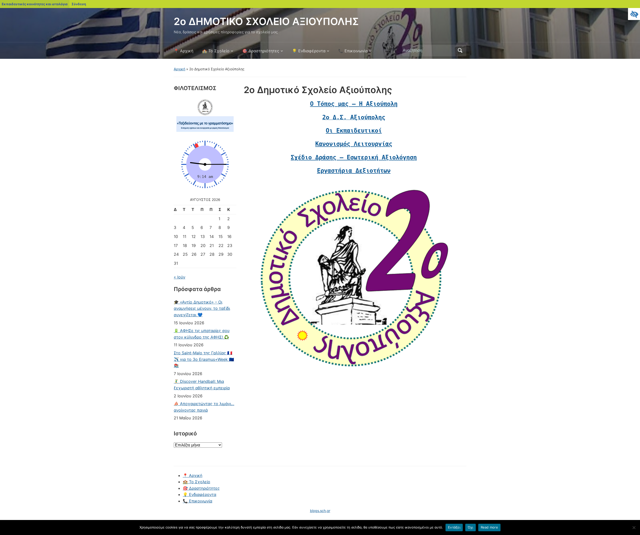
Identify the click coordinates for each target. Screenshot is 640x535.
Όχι (470, 527)
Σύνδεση (79, 4)
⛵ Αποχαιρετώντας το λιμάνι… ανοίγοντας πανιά (204, 407)
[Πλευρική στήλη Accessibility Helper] (634, 14)
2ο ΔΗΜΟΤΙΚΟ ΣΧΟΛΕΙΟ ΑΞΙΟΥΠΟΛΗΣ (266, 21)
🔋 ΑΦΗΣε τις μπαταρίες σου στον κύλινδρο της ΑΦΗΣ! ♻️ (202, 334)
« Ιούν (179, 277)
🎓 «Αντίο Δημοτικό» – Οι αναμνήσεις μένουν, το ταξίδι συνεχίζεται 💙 (202, 308)
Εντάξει (454, 527)
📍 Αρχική (183, 50)
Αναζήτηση (460, 51)
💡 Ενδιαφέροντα (309, 50)
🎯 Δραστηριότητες (260, 50)
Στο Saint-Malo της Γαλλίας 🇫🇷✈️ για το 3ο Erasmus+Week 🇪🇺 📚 (204, 359)
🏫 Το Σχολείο (216, 50)
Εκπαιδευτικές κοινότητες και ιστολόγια (35, 4)
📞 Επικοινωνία (353, 50)
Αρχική (179, 69)
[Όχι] (633, 527)
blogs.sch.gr (320, 510)
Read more (489, 527)
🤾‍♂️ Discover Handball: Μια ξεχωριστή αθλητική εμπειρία (202, 384)
